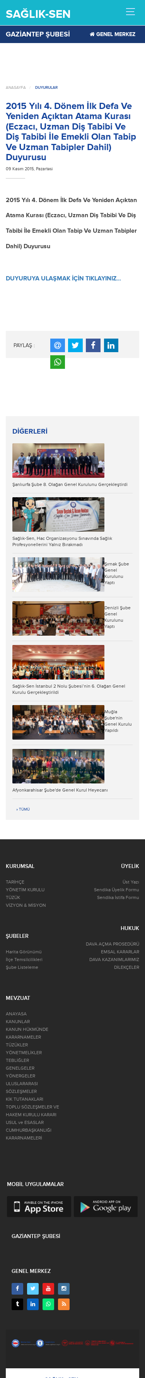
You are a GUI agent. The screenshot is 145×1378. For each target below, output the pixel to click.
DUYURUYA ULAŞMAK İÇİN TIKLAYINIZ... (63, 278)
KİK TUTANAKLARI (24, 1099)
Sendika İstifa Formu (118, 898)
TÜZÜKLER (17, 1045)
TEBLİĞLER (17, 1060)
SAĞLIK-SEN (38, 14)
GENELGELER (20, 1068)
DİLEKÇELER (126, 967)
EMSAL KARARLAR (120, 952)
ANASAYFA (16, 87)
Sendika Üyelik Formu (116, 890)
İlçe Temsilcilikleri (24, 960)
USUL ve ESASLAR (25, 1123)
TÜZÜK (13, 898)
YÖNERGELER (20, 1076)
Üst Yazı (131, 882)
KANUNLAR (18, 1022)
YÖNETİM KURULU (25, 890)
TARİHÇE (15, 882)
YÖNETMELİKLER (24, 1053)
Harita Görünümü (24, 952)
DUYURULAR (46, 87)
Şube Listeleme (22, 967)
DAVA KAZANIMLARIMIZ (114, 960)
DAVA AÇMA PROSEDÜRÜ (112, 944)
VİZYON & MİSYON (26, 905)
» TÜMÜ (23, 809)
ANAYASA (16, 1014)
